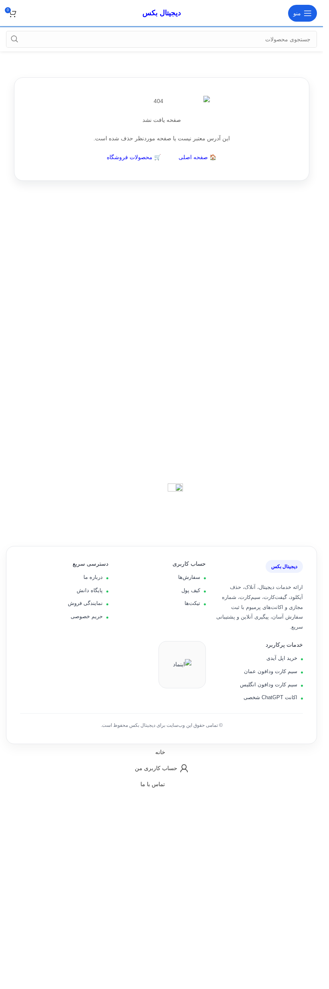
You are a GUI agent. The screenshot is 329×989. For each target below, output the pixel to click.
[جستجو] (14, 39)
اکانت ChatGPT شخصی (270, 697)
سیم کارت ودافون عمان (270, 671)
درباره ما (93, 577)
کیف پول (190, 590)
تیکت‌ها (192, 603)
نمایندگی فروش (85, 603)
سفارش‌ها (189, 577)
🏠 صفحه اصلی (197, 157)
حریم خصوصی (87, 616)
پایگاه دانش (90, 590)
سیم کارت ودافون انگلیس (268, 685)
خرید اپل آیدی (281, 658)
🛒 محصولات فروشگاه (134, 157)
